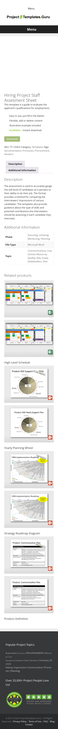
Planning (45, 238)
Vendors (8, 154)
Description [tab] (15, 163)
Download (12, 139)
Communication (35, 667)
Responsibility (11, 653)
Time (45, 261)
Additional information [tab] (22, 170)
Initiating (44, 235)
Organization (20, 667)
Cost (49, 250)
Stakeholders (34, 261)
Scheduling (43, 660)
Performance (21, 653)
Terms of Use (35, 721)
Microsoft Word (36, 244)
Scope (45, 257)
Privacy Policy (19, 721)
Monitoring (34, 238)
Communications (37, 250)
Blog (52, 721)
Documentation (12, 150)
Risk (38, 257)
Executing (33, 235)
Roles (27, 660)
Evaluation (20, 660)
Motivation (34, 660)
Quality (31, 257)
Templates (37, 147)
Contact (29, 724)
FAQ (46, 721)
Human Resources (37, 254)
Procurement (42, 150)
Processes (28, 150)
